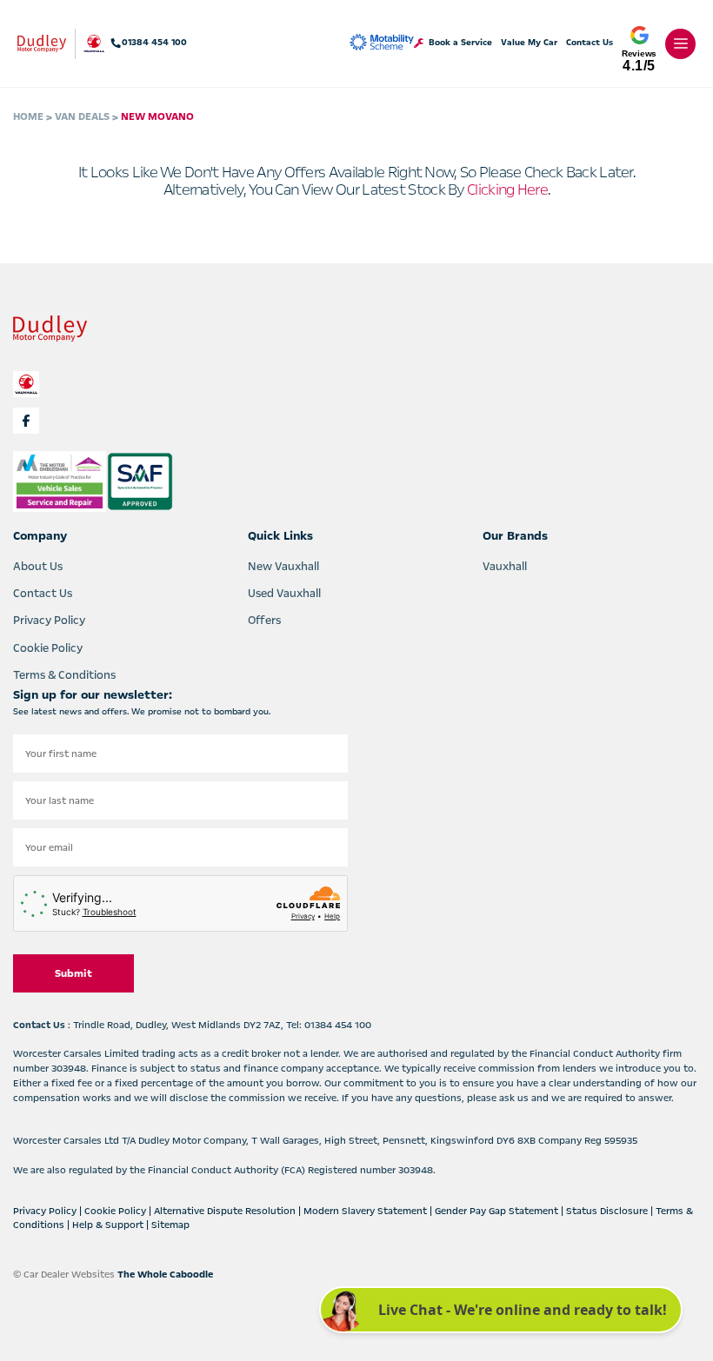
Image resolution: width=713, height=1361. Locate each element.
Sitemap (170, 1225)
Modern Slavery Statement (366, 1211)
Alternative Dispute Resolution (226, 1211)
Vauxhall (505, 566)
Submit (73, 973)
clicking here (507, 190)
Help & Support (109, 1225)
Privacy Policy (49, 620)
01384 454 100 (154, 43)
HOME (28, 116)
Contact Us (589, 43)
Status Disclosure (608, 1211)
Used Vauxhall (284, 593)
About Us (38, 566)
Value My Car (529, 43)
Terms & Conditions (64, 675)
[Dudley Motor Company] (41, 43)
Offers (264, 620)
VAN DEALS (82, 116)
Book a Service (460, 43)
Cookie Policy (48, 648)
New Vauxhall (283, 566)
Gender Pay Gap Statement (498, 1211)
